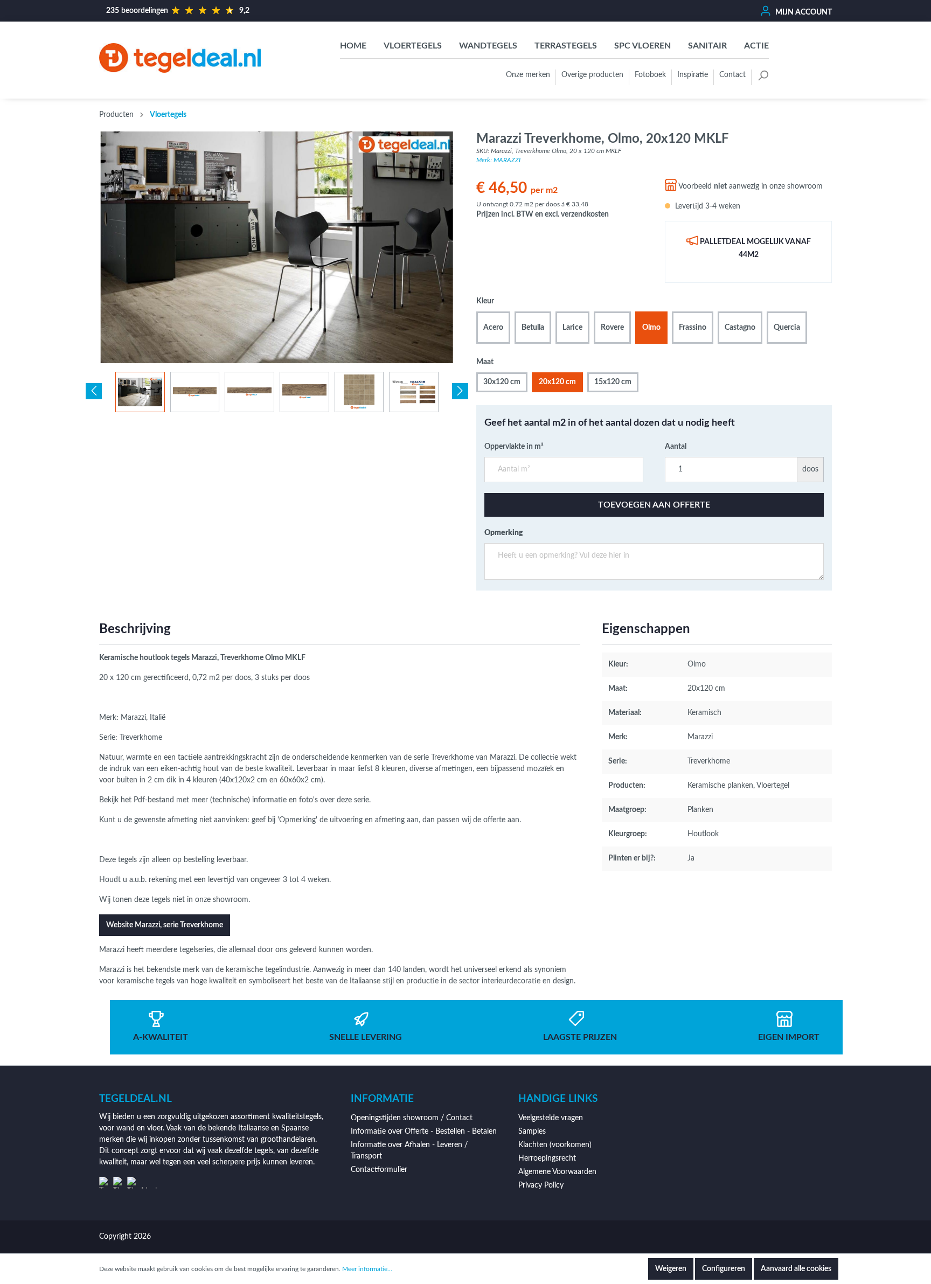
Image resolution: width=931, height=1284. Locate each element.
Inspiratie (692, 75)
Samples (532, 1131)
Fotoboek (650, 75)
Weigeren (670, 1269)
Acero (493, 327)
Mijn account (803, 12)
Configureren (723, 1269)
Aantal (675, 446)
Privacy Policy (541, 1185)
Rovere (612, 327)
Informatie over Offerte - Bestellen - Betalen (424, 1131)
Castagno (740, 327)
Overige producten (592, 75)
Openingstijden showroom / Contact (412, 1118)
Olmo (651, 327)
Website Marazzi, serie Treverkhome (164, 925)
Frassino (692, 327)
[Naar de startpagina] (180, 57)
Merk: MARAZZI (498, 160)
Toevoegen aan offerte (654, 505)
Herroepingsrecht (547, 1158)
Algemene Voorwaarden (557, 1172)
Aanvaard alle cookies (796, 1269)
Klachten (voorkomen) (555, 1145)
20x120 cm (557, 382)
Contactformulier (379, 1170)
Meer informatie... (367, 1269)
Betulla (533, 327)
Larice (572, 327)
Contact (732, 75)
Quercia (787, 327)
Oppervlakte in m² (514, 446)
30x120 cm (501, 382)
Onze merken (528, 75)
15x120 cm (612, 382)
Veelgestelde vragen (550, 1118)
